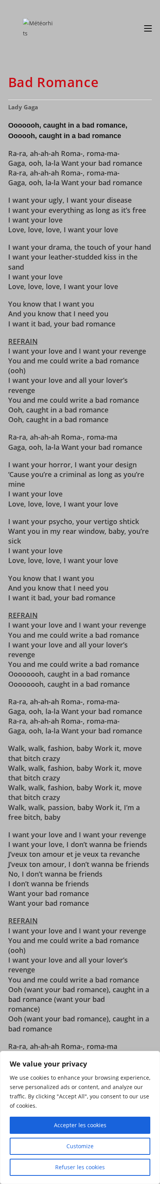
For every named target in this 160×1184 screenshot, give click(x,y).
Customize (80, 1146)
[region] (80, 1117)
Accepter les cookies (80, 1125)
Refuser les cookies (80, 1167)
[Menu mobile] (148, 28)
